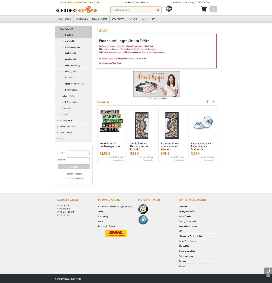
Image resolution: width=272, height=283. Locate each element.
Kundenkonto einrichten (73, 178)
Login (61, 153)
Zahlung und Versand (187, 221)
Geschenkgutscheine (187, 251)
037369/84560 (202, 2)
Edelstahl (133, 19)
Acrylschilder (70, 41)
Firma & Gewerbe (99, 19)
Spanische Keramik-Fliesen (75, 84)
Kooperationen (68, 108)
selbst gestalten (68, 96)
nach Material (67, 35)
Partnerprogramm (185, 256)
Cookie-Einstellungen (187, 241)
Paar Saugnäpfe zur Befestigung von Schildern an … (201, 146)
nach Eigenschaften (70, 102)
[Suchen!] (157, 10)
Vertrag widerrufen (186, 211)
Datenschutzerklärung (187, 226)
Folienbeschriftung (72, 65)
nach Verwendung (69, 90)
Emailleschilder (71, 59)
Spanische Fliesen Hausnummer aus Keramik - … (139, 146)
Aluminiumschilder (72, 47)
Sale (144, 19)
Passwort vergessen (74, 174)
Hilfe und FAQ (184, 246)
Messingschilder (71, 71)
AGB (180, 231)
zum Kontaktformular (134, 58)
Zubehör (65, 114)
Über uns (182, 261)
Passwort (61, 160)
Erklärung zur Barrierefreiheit (190, 236)
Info (153, 19)
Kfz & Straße (118, 19)
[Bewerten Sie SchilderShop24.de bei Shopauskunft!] (143, 220)
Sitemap (181, 266)
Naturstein (69, 78)
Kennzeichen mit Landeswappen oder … (111, 145)
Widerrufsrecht (184, 216)
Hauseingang (82, 19)
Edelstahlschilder (72, 53)
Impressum (183, 206)
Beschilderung (64, 19)
